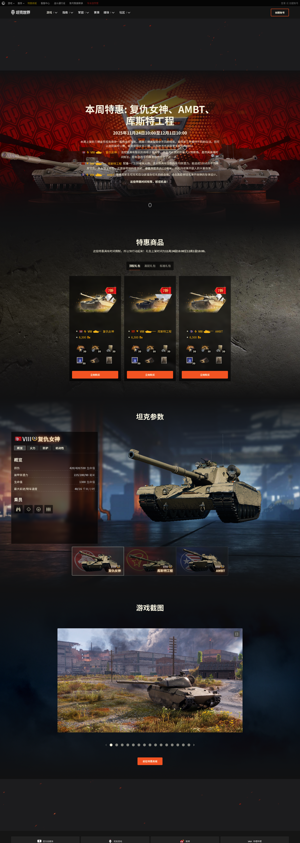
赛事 (96, 12)
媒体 (106, 12)
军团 (81, 12)
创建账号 (293, 3)
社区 (122, 12)
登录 (283, 3)
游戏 (49, 12)
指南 (65, 12)
